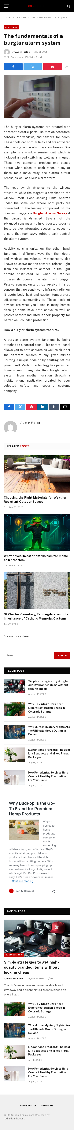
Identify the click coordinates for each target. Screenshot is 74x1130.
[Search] (68, 6)
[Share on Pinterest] (52, 66)
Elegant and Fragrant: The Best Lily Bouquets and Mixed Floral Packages (49, 753)
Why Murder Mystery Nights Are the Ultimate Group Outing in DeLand (49, 730)
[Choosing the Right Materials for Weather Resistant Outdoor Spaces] (37, 474)
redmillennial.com (14, 1118)
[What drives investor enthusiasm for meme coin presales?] (37, 532)
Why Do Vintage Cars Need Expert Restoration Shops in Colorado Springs (46, 708)
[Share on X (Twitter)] (33, 66)
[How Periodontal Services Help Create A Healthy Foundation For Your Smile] (14, 777)
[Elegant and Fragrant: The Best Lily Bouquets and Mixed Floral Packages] (14, 754)
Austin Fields (22, 52)
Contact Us (28, 1105)
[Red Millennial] (37, 6)
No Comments (15, 57)
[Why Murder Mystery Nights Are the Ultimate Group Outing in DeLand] (14, 732)
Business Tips (14, 955)
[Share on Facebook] (13, 66)
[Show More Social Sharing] (66, 66)
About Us (47, 1105)
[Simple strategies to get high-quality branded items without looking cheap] (14, 686)
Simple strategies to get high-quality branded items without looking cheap (48, 685)
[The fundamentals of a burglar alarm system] (37, 96)
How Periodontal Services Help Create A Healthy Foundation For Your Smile (48, 776)
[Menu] (6, 6)
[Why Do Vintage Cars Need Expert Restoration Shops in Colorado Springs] (14, 709)
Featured (11, 27)
